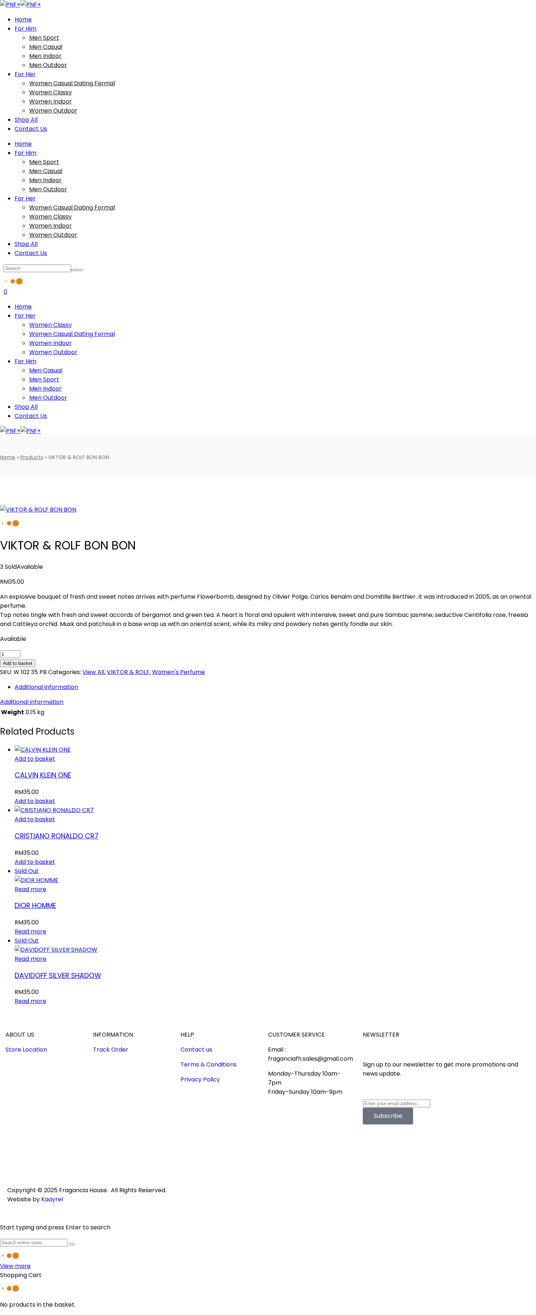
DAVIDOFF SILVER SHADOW (58, 976)
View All (93, 672)
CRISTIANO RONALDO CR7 (56, 836)
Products (31, 457)
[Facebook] (372, 1148)
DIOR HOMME (35, 906)
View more (15, 1266)
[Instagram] (391, 1148)
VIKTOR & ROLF (128, 672)
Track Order (110, 1049)
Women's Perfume (178, 672)
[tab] (275, 687)
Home (7, 457)
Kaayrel (52, 1199)
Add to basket (17, 663)
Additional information (46, 687)
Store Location (26, 1049)
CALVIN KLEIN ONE (43, 775)
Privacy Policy (200, 1079)
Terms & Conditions (208, 1064)
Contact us (196, 1049)
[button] (35, 759)
